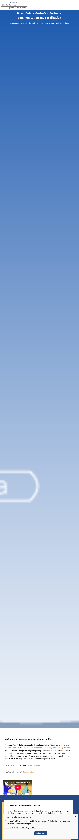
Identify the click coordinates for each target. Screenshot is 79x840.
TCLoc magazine (27, 772)
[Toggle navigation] (75, 5)
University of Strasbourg (53, 748)
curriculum (35, 765)
